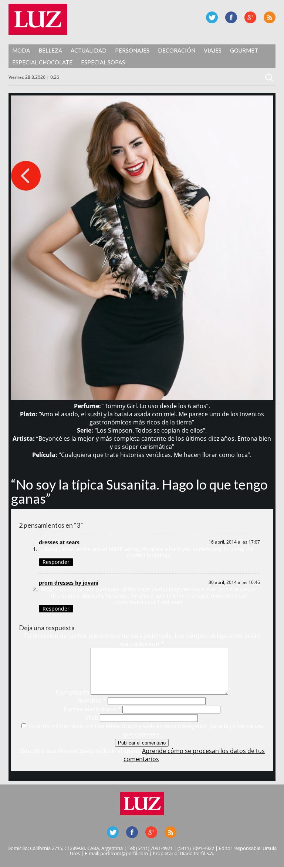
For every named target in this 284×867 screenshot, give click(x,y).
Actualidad (88, 50)
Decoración (176, 50)
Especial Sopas (103, 62)
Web (92, 717)
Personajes (132, 50)
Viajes (213, 50)
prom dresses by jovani (68, 582)
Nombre (92, 700)
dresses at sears (59, 542)
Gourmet (244, 50)
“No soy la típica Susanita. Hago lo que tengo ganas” (139, 491)
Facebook (231, 17)
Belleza (50, 50)
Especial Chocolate (42, 62)
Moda (21, 50)
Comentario (72, 692)
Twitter (212, 17)
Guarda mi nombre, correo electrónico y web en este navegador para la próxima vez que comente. (146, 730)
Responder (56, 561)
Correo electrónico (92, 709)
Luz (38, 19)
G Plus (250, 17)
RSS (269, 17)
